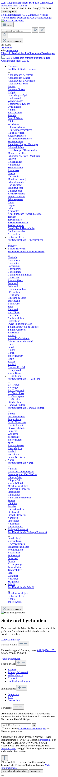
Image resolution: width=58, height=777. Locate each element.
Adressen (36, 53)
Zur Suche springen (39, 2)
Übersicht (6, 53)
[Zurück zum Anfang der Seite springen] (4, 758)
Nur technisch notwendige (15, 771)
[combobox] (16, 31)
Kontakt (5, 14)
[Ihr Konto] (4, 35)
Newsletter (13, 678)
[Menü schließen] (9, 72)
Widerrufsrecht (8, 17)
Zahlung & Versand (38, 14)
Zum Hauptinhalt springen (15, 2)
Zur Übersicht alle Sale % (21, 587)
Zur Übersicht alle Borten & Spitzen (26, 407)
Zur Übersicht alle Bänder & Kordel (26, 251)
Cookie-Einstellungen (41, 17)
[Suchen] (35, 30)
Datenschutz (23, 17)
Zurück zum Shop (10, 639)
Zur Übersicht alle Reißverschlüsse (25, 240)
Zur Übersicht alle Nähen (21, 462)
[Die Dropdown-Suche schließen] (42, 30)
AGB (24, 14)
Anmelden (6, 47)
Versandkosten (8, 748)
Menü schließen (14, 41)
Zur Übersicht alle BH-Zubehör (24, 378)
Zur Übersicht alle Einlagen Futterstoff (27, 532)
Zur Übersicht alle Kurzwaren (23, 69)
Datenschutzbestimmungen (32, 728)
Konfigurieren (36, 771)
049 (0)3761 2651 (46, 650)
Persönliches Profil (21, 53)
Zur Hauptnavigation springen (27, 4)
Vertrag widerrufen (10, 658)
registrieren (12, 50)
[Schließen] (2, 775)
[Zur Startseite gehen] (12, 20)
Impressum (15, 14)
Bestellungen (48, 53)
